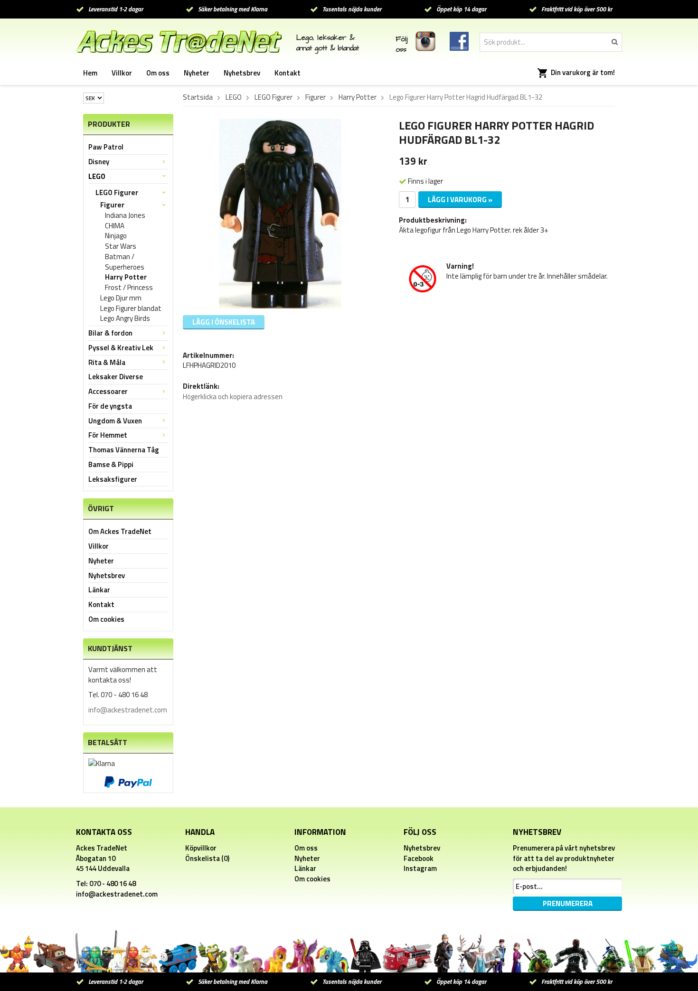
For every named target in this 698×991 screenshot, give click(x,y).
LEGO (96, 176)
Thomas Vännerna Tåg (123, 449)
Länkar (99, 589)
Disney (98, 161)
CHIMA (114, 226)
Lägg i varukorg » (460, 199)
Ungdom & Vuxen (115, 420)
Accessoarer (108, 391)
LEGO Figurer (116, 192)
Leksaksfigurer (112, 479)
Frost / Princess (129, 287)
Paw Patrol (105, 146)
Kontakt (287, 72)
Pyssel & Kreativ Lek (120, 347)
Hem (90, 72)
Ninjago (116, 236)
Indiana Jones (125, 215)
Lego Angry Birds (125, 318)
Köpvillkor (201, 847)
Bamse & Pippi (110, 464)
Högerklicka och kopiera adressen (233, 396)
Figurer (112, 205)
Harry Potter (126, 277)
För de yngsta (110, 406)
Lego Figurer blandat (130, 308)
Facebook (419, 858)
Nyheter (196, 72)
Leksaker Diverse (115, 376)
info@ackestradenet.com (127, 709)
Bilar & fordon (110, 332)
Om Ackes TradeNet (119, 531)
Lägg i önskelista (223, 322)
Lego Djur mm (120, 298)
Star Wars (120, 246)
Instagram (420, 868)
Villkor (122, 72)
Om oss (158, 72)
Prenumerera (568, 903)
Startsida (198, 97)
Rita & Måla (106, 362)
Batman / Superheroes (124, 262)
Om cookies (106, 619)
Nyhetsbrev (242, 72)
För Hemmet (107, 435)
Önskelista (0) (207, 858)
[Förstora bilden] (280, 212)
